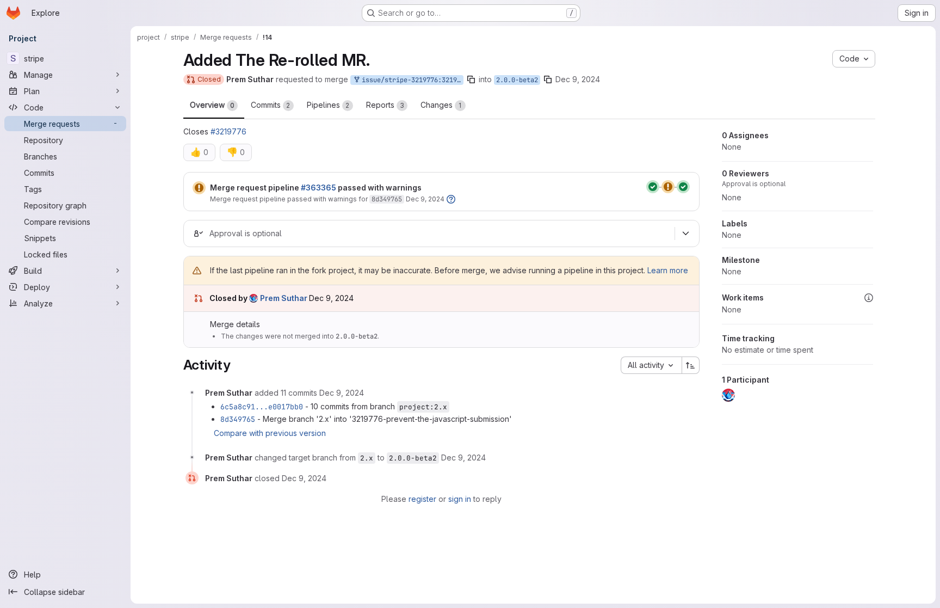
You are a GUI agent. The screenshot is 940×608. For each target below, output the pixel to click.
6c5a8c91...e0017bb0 (261, 407)
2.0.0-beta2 (517, 80)
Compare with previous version (270, 433)
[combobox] (651, 365)
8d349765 (387, 199)
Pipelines (328, 104)
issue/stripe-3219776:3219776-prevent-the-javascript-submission (410, 80)
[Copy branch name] (471, 79)
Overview (212, 104)
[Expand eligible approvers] (685, 233)
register (422, 498)
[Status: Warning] (199, 187)
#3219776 (228, 131)
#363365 (318, 187)
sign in (459, 498)
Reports (385, 104)
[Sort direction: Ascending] (691, 365)
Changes (441, 104)
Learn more (667, 270)
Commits (270, 104)
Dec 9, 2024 (577, 79)
